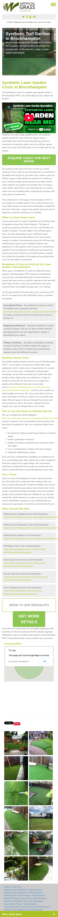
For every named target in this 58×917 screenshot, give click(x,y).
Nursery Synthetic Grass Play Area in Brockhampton (27, 907)
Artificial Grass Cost (12, 887)
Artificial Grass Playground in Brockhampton (23, 909)
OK (44, 661)
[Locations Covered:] (3, 4)
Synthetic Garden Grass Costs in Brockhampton (25, 898)
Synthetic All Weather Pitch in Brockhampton (23, 901)
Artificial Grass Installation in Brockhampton (23, 889)
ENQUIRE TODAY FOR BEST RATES (29, 159)
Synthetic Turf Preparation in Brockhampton (23, 892)
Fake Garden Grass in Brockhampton (20, 904)
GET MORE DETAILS (29, 619)
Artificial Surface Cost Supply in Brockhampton (24, 895)
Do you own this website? (19, 662)
